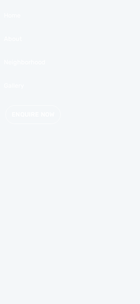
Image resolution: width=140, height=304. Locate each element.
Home (12, 15)
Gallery (14, 85)
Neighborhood (25, 62)
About (13, 38)
